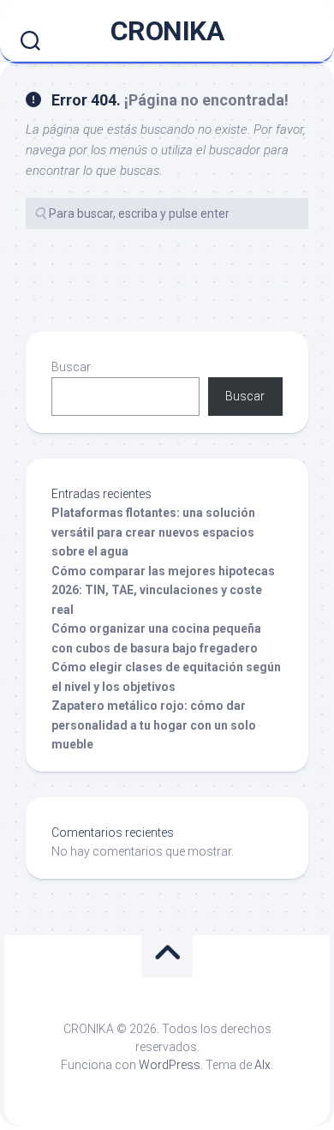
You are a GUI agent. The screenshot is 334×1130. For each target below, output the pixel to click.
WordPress (169, 1065)
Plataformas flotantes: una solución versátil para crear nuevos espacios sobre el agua (153, 532)
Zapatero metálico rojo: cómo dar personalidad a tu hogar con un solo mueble (153, 725)
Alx (262, 1065)
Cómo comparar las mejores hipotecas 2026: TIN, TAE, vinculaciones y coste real (163, 590)
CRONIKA (167, 31)
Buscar (71, 367)
